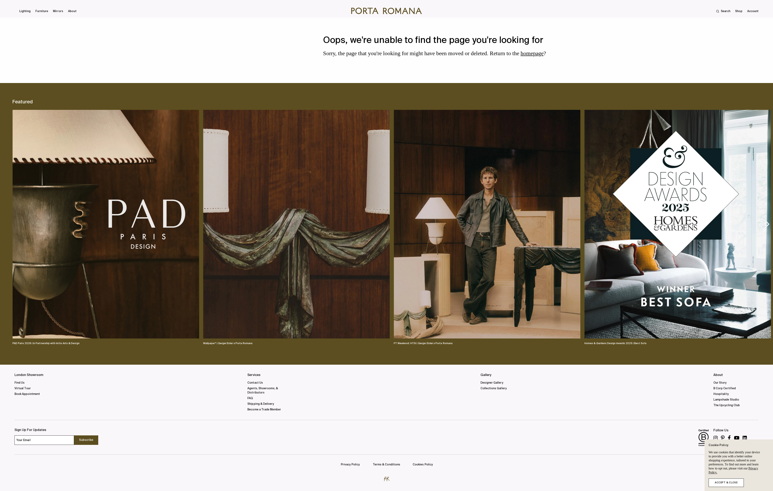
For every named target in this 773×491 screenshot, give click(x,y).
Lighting (25, 11)
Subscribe (86, 440)
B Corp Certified (724, 388)
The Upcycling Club (726, 405)
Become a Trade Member (264, 409)
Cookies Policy (423, 464)
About (72, 11)
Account (753, 11)
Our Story (720, 382)
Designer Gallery (492, 382)
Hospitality (721, 394)
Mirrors (58, 11)
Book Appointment (27, 394)
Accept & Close (726, 483)
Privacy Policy (350, 464)
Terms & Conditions (386, 464)
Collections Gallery (494, 388)
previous (19, 224)
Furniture (41, 11)
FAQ (250, 398)
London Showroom (28, 375)
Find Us (19, 382)
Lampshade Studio (726, 399)
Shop (738, 11)
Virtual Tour (22, 388)
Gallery (486, 375)
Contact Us (255, 382)
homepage (532, 53)
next (767, 224)
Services (253, 375)
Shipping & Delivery (260, 404)
